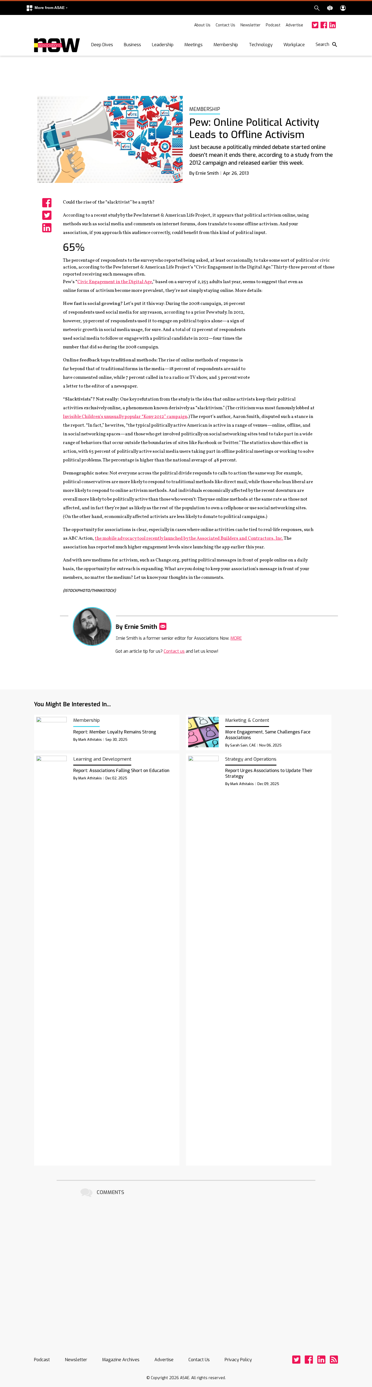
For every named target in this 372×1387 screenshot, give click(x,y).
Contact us (174, 651)
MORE (236, 638)
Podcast (273, 25)
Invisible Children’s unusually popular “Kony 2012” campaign (125, 417)
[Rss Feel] (334, 1359)
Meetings (193, 45)
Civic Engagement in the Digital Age (114, 282)
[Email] (162, 626)
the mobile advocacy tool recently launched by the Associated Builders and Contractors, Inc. (189, 538)
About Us (202, 25)
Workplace (294, 45)
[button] (47, 8)
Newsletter (250, 25)
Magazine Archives (120, 1360)
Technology (261, 45)
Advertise (294, 25)
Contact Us (225, 25)
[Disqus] (186, 1267)
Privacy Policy (238, 1360)
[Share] (46, 202)
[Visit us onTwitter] (315, 25)
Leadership (162, 45)
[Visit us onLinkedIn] (332, 25)
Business (132, 45)
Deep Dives (102, 45)
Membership (226, 45)
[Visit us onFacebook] (324, 25)
